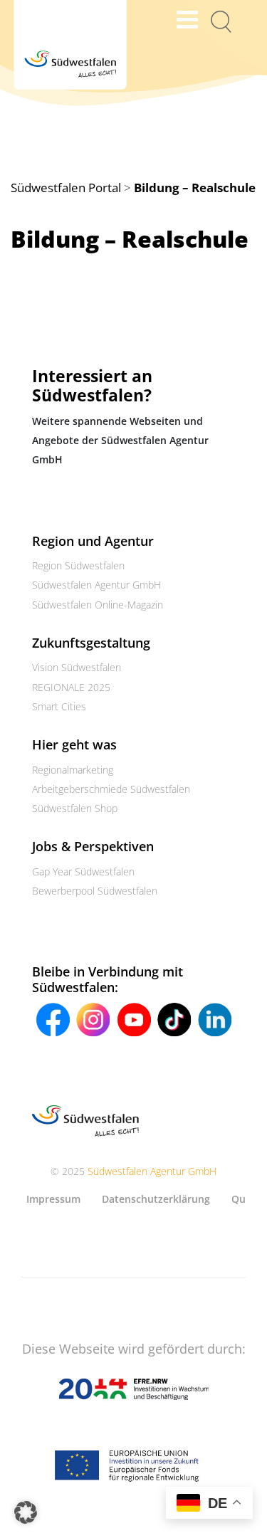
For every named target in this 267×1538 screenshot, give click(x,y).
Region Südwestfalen (78, 565)
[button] (25, 1512)
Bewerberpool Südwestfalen (94, 890)
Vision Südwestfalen (76, 667)
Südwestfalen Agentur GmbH (96, 584)
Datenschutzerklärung (156, 1199)
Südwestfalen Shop (74, 808)
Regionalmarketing (72, 769)
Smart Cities (59, 706)
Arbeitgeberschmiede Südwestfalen (111, 789)
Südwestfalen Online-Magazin (97, 604)
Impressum (53, 1199)
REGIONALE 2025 (71, 687)
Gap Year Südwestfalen (83, 871)
